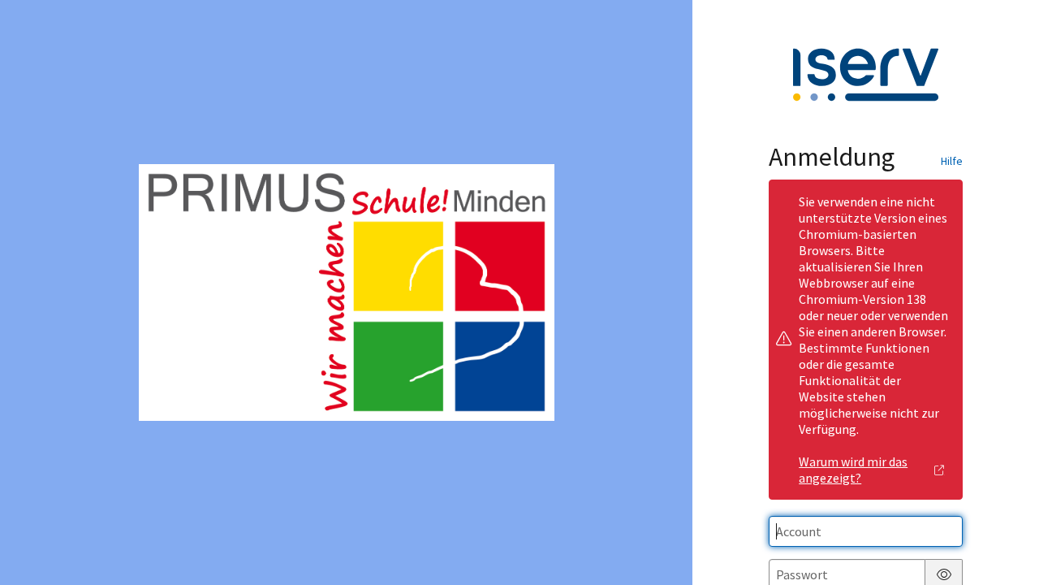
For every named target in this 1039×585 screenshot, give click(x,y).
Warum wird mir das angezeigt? (853, 469)
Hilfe (952, 161)
